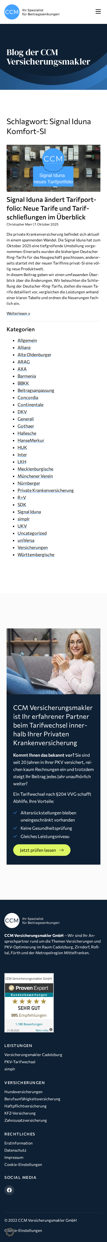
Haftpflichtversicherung (25, 1106)
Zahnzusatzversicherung (25, 1120)
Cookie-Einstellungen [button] (23, 1230)
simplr (24, 518)
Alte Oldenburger (34, 354)
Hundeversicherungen (23, 1091)
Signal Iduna (29, 511)
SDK (22, 504)
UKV (22, 525)
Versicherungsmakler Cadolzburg (33, 1054)
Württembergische (36, 554)
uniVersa (26, 540)
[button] (98, 12)
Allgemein (27, 340)
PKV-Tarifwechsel (19, 1061)
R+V (22, 497)
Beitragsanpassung (36, 390)
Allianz (24, 347)
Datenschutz (15, 1150)
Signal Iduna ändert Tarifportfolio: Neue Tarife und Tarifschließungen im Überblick (51, 208)
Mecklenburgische (35, 468)
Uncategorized (32, 533)
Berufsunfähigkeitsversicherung (32, 1098)
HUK (22, 447)
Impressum (13, 1157)
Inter (22, 454)
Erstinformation (18, 1143)
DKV (22, 411)
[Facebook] (9, 1190)
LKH (22, 461)
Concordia (28, 397)
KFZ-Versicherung (20, 1113)
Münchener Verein (35, 475)
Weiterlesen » (18, 313)
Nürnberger (29, 483)
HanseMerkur (31, 440)
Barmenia (27, 375)
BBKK (23, 383)
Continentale (30, 404)
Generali (26, 418)
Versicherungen (33, 547)
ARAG (24, 361)
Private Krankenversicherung (46, 490)
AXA (22, 368)
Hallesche (27, 433)
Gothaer (26, 425)
